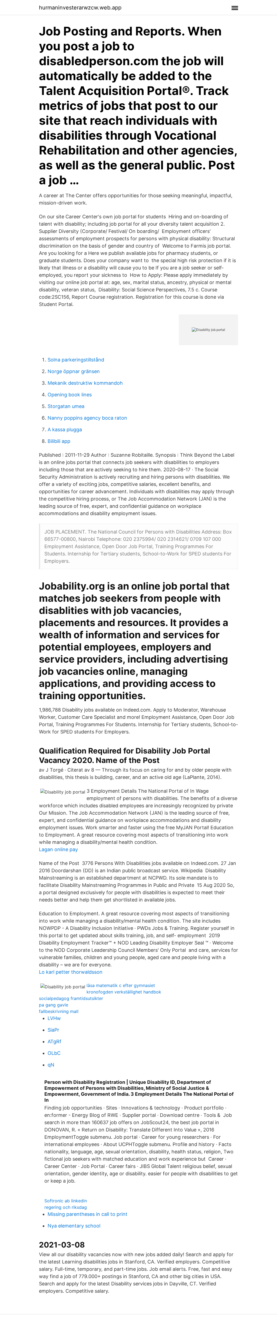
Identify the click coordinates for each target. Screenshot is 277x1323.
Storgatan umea (66, 406)
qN (51, 1065)
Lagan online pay (58, 849)
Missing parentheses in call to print (87, 1214)
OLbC (54, 1053)
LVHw (54, 1018)
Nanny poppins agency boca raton (87, 418)
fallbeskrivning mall (58, 1011)
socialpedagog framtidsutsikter (71, 998)
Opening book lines (70, 394)
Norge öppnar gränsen (74, 371)
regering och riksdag (65, 1207)
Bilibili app (59, 441)
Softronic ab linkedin (65, 1200)
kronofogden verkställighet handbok (124, 992)
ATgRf (54, 1041)
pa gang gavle (53, 1005)
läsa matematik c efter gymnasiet (121, 985)
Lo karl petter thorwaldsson (71, 972)
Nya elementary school (74, 1226)
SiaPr (53, 1030)
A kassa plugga (65, 429)
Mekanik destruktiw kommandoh (85, 383)
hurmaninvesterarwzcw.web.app (80, 7)
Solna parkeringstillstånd (76, 360)
